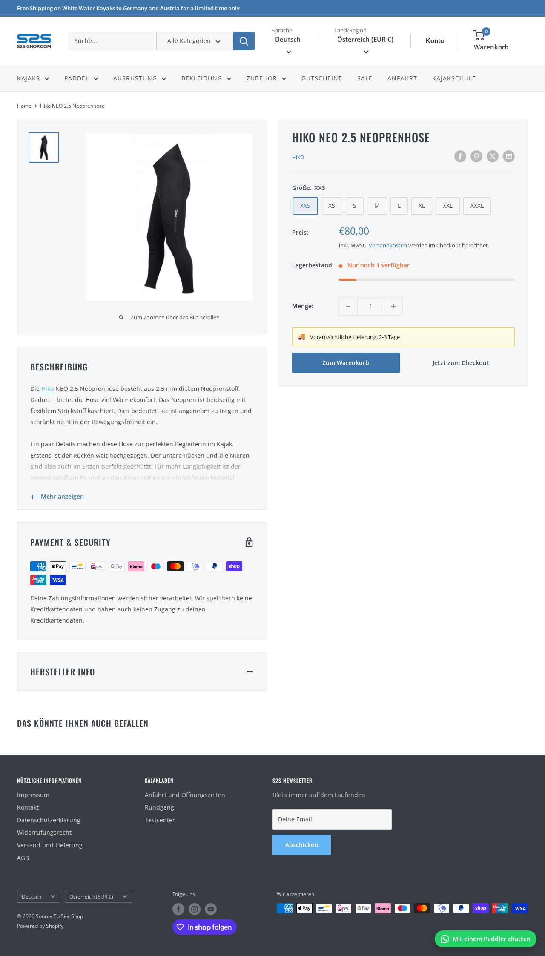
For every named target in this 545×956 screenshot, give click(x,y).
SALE (365, 78)
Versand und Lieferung (50, 845)
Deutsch (31, 896)
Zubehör (262, 78)
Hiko (298, 157)
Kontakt (28, 807)
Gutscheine (321, 78)
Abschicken (301, 845)
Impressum (33, 795)
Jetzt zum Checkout (461, 363)
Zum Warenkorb (345, 363)
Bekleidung (201, 78)
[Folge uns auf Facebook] (178, 909)
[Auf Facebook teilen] (460, 156)
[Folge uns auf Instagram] (195, 909)
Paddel (76, 78)
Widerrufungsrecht (44, 832)
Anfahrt (402, 78)
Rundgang (159, 807)
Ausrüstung (135, 78)
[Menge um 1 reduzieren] (348, 306)
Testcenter (160, 820)
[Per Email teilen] (509, 156)
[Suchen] (244, 41)
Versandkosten (388, 245)
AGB (23, 858)
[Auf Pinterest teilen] (476, 156)
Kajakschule (454, 78)
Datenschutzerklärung (48, 820)
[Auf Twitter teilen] (493, 156)
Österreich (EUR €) (91, 896)
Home (24, 105)
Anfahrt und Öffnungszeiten (185, 795)
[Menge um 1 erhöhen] (393, 306)
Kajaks (28, 78)
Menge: (302, 306)
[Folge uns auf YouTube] (211, 909)
